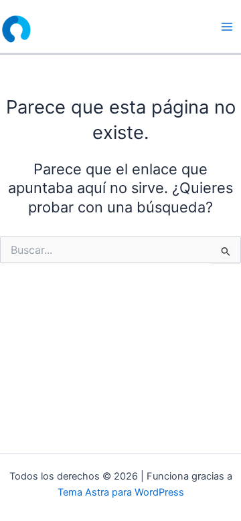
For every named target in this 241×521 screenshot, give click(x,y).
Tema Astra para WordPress (121, 492)
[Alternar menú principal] (227, 27)
